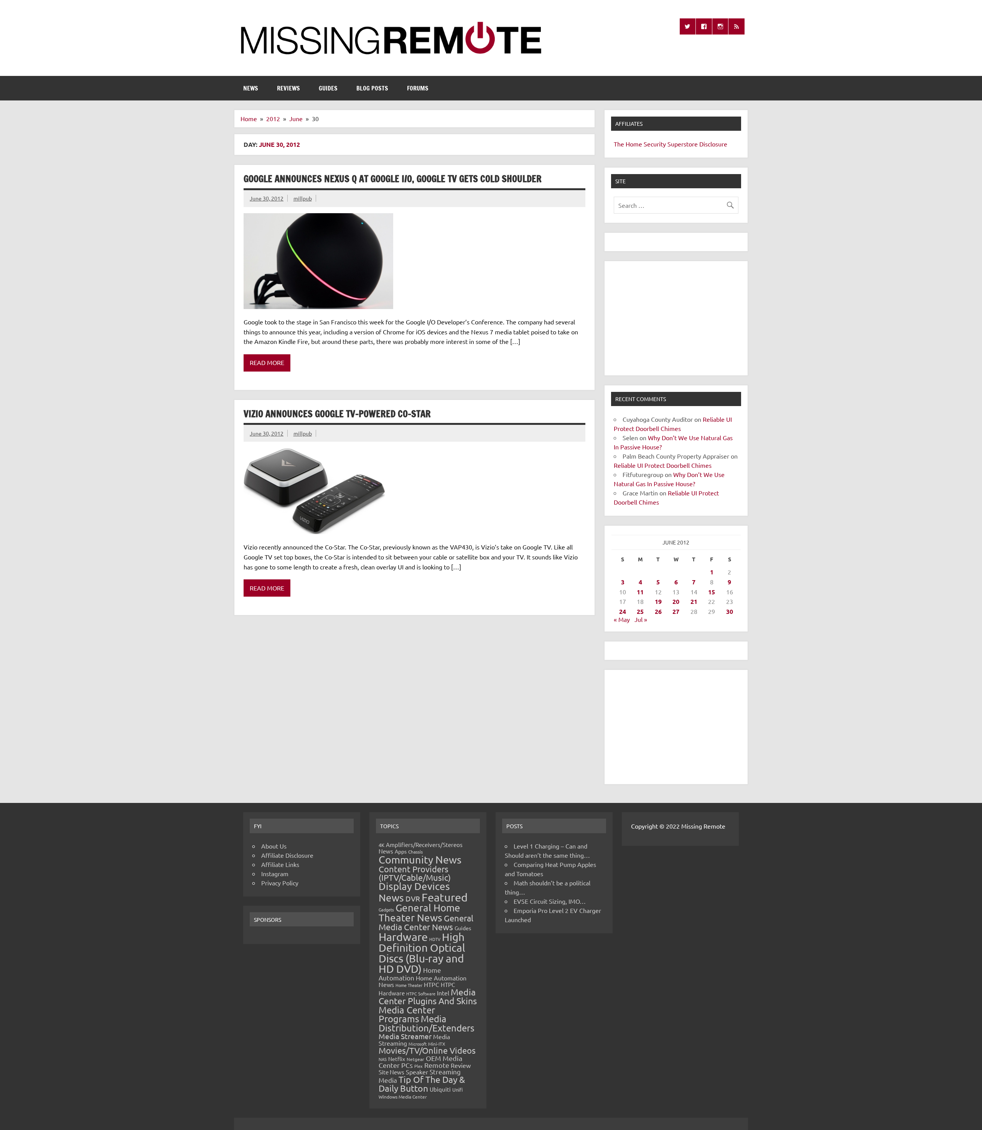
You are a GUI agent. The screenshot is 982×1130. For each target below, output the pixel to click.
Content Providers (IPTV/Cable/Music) (415, 873)
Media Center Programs (407, 1014)
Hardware (403, 936)
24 (622, 611)
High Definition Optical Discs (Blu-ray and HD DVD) (422, 953)
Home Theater (408, 985)
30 (729, 611)
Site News (391, 1072)
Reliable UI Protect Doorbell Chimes (663, 465)
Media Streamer (405, 1036)
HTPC (431, 984)
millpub (302, 198)
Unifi (457, 1089)
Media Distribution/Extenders (427, 1023)
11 (640, 592)
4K (381, 845)
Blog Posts (372, 88)
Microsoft (418, 1044)
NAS (383, 1059)
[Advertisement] (676, 318)
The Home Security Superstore (656, 144)
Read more (267, 362)
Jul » (640, 619)
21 (693, 601)
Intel (443, 993)
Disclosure (713, 144)
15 (711, 592)
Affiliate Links (280, 864)
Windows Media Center (403, 1097)
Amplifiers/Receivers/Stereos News (421, 848)
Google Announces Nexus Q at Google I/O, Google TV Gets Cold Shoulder (393, 178)
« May (622, 619)
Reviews (288, 88)
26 (658, 611)
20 (675, 601)
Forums (417, 88)
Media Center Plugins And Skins (428, 996)
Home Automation (410, 974)
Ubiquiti (440, 1089)
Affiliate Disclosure (287, 855)
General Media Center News (426, 922)
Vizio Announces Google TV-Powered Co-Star (337, 413)
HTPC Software (420, 993)
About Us (274, 846)
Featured (445, 897)
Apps (401, 851)
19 (658, 601)
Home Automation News (422, 981)
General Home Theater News (419, 913)
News (250, 88)
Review (461, 1065)
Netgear (415, 1059)
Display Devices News (414, 891)
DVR (412, 898)
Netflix (396, 1058)
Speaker (417, 1072)
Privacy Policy (279, 883)
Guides (328, 88)
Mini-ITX (436, 1044)
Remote (436, 1065)
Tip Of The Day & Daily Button (422, 1084)
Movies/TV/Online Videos (427, 1050)
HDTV (434, 939)
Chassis (415, 852)
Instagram (274, 873)
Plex (418, 1066)
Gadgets (386, 909)
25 (640, 611)
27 (675, 611)
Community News (420, 859)
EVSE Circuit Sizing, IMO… (550, 901)
